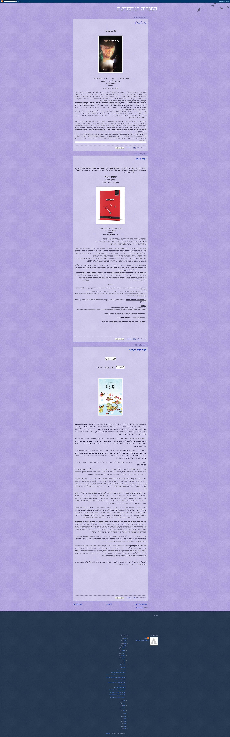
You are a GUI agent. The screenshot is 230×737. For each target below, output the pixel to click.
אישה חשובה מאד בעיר (119, 687)
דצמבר (123, 648)
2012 (125, 726)
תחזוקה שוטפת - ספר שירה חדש (117, 690)
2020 (125, 641)
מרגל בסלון (140, 22)
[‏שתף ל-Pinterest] (116, 148)
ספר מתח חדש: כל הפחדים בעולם (116, 682)
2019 (125, 643)
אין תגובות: (129, 148)
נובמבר (123, 650)
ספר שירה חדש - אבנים (119, 680)
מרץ (124, 705)
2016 (125, 716)
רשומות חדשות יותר (141, 604)
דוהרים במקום (121, 685)
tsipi (146, 638)
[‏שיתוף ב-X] (119, 148)
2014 (125, 721)
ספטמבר (122, 655)
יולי (124, 660)
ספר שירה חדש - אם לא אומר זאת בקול (115, 675)
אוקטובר (123, 653)
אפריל (123, 703)
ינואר (123, 710)
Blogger (108, 733)
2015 (125, 718)
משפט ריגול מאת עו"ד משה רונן (117, 692)
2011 (125, 728)
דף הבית (109, 604)
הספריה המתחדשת (137, 8)
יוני (124, 663)
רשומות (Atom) (139, 607)
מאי (124, 700)
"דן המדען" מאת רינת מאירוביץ (117, 697)
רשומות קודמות (78, 604)
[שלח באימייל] (123, 148)
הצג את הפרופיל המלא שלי (142, 640)
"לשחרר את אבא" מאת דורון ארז (117, 695)
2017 (125, 713)
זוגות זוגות (141, 159)
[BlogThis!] (121, 148)
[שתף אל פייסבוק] (118, 148)
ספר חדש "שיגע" (137, 350)
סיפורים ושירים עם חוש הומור (118, 672)
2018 (125, 646)
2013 (125, 723)
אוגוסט (123, 658)
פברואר (123, 708)
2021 (125, 638)
